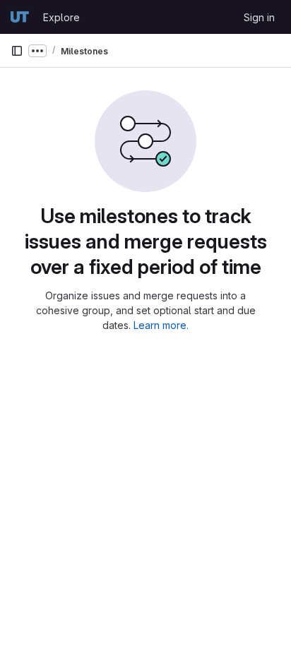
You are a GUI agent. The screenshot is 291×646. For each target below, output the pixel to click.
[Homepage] (20, 17)
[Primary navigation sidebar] (17, 51)
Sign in (259, 17)
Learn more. (161, 325)
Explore (61, 17)
